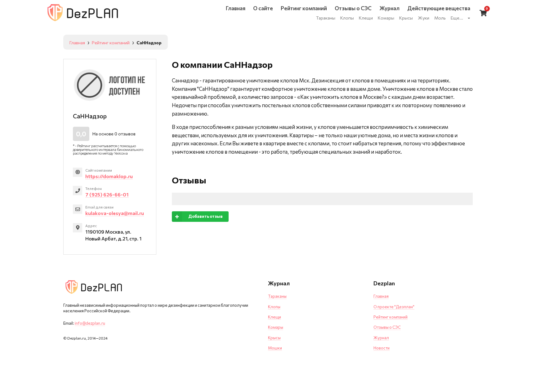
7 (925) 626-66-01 (107, 194)
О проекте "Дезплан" (393, 306)
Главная (381, 296)
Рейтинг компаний (390, 316)
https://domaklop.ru (109, 176)
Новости (381, 347)
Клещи (274, 316)
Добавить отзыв (205, 216)
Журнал (381, 337)
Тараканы (277, 296)
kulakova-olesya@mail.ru (114, 213)
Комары (275, 327)
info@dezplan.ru (90, 323)
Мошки (275, 347)
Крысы (274, 337)
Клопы (274, 306)
